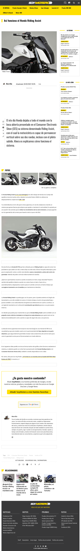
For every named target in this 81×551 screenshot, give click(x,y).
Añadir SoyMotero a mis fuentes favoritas (29, 392)
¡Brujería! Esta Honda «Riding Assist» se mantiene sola (8, 487)
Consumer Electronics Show (19, 455)
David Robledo (73, 155)
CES (8, 455)
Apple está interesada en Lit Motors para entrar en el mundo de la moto (22, 489)
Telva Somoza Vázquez (66, 91)
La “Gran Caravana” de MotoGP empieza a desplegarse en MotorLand (68, 64)
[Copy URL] (3, 136)
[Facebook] (3, 130)
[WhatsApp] (3, 121)
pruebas (63, 89)
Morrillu (9, 83)
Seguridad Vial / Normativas (36, 460)
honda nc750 (38, 455)
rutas (62, 142)
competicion (64, 41)
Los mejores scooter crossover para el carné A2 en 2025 (69, 98)
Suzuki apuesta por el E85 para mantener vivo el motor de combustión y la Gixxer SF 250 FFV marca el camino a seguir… (69, 52)
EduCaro (71, 56)
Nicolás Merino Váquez (66, 112)
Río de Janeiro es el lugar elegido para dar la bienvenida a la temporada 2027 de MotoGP (69, 37)
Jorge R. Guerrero (65, 43)
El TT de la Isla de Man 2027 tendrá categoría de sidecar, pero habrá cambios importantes (69, 150)
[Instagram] (12, 437)
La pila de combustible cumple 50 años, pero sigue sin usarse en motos (36, 489)
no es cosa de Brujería (21, 194)
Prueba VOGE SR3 (66, 108)
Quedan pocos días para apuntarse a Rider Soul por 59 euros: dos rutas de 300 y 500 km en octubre (69, 137)
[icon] (65, 3)
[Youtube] (45, 546)
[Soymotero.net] (40, 3)
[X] (3, 133)
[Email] (3, 124)
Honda (31, 455)
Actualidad (19, 460)
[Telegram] (3, 127)
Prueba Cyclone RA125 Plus (68, 87)
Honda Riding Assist (9, 458)
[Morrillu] (4, 84)
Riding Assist (20, 458)
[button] (74, 2)
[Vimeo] (43, 546)
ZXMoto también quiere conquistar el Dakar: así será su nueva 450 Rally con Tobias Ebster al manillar (69, 122)
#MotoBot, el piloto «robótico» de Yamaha (49, 487)
